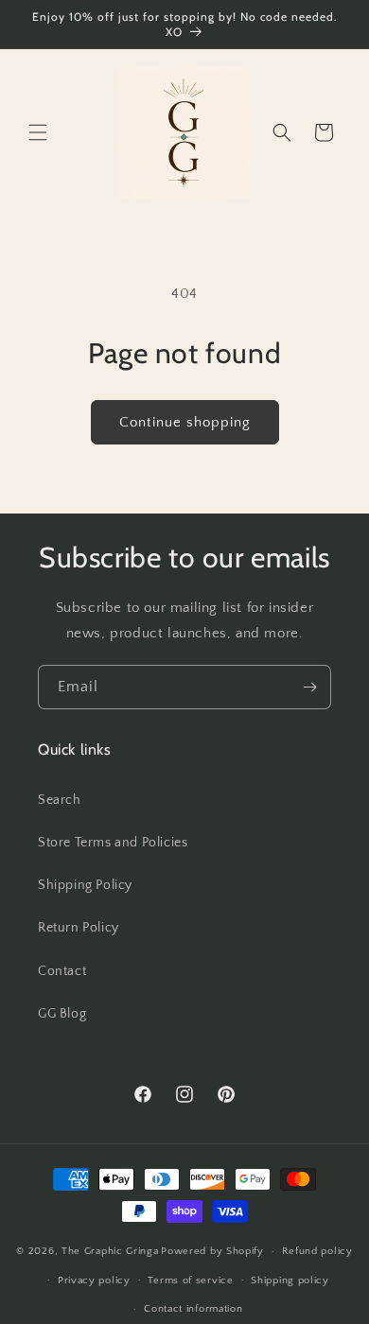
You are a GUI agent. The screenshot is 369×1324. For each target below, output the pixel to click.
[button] (38, 132)
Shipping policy (290, 1280)
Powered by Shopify (212, 1251)
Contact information (193, 1309)
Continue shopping (185, 422)
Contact (62, 971)
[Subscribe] (309, 687)
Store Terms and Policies (112, 842)
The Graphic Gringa (110, 1251)
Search (59, 800)
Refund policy (317, 1251)
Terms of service (190, 1280)
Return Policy (78, 927)
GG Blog (62, 1013)
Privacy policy (94, 1280)
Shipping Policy (85, 885)
